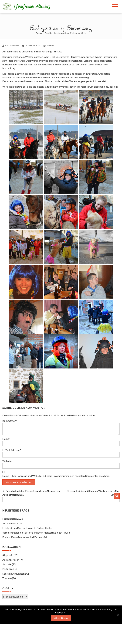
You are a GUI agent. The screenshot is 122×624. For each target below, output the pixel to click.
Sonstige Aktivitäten (13, 573)
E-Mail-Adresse (11, 449)
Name (6, 438)
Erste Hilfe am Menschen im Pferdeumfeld (25, 537)
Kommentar (9, 420)
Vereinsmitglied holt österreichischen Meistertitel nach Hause (36, 532)
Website (7, 460)
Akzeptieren (61, 617)
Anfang (39, 33)
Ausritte (48, 33)
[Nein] (118, 614)
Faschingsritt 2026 (12, 518)
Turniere (7, 578)
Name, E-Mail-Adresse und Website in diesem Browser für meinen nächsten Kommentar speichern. (56, 475)
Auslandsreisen (10, 559)
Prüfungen (8, 568)
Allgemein (7, 555)
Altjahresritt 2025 (12, 523)
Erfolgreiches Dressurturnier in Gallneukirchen (27, 527)
